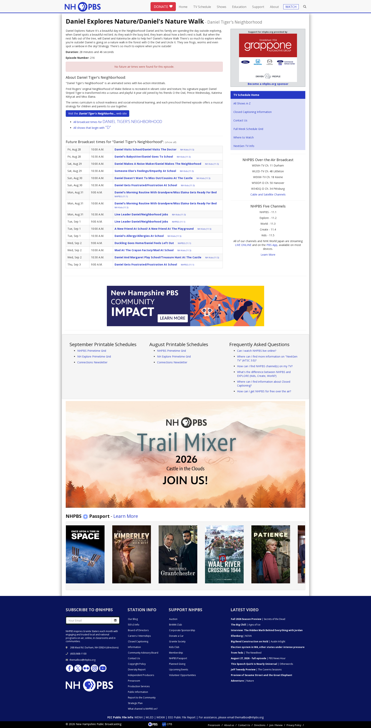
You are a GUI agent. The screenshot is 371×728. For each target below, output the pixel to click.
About (274, 7)
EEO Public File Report (182, 717)
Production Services (139, 686)
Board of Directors (138, 630)
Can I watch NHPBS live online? (256, 350)
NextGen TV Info (243, 146)
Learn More (268, 254)
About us (229, 725)
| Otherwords (262, 664)
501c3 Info (133, 624)
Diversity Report (137, 669)
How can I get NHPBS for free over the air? (264, 391)
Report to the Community (142, 697)
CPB (169, 724)
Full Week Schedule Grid (248, 129)
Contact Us (240, 120)
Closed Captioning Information (252, 112)
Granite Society (177, 641)
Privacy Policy (294, 725)
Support (258, 7)
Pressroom (134, 680)
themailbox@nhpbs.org (82, 659)
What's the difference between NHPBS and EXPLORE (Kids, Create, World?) (264, 374)
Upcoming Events (178, 669)
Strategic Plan (135, 703)
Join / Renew (276, 725)
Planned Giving (177, 664)
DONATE (161, 6)
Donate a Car (176, 636)
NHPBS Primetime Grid (91, 350)
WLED (149, 717)
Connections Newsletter (92, 362)
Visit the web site (97, 113)
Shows (221, 7)
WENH (138, 717)
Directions (259, 725)
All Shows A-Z (242, 103)
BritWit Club (175, 624)
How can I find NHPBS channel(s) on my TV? (265, 366)
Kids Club (174, 647)
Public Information (138, 692)
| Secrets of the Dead (258, 619)
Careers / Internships (139, 636)
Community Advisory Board (143, 652)
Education (239, 7)
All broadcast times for (117, 122)
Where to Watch (243, 137)
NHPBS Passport (178, 658)
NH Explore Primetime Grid (94, 356)
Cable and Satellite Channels (268, 194)
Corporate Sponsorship (182, 630)
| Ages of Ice (245, 624)
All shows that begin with (92, 128)
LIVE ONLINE (243, 245)
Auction (173, 619)
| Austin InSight (258, 641)
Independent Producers (141, 675)
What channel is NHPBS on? (142, 708)
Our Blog (133, 619)
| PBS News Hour (258, 658)
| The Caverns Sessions (256, 669)
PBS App (271, 245)
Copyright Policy (137, 664)
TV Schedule (202, 7)
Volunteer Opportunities (182, 675)
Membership (176, 652)
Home (183, 7)
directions (112, 647)
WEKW (161, 717)
